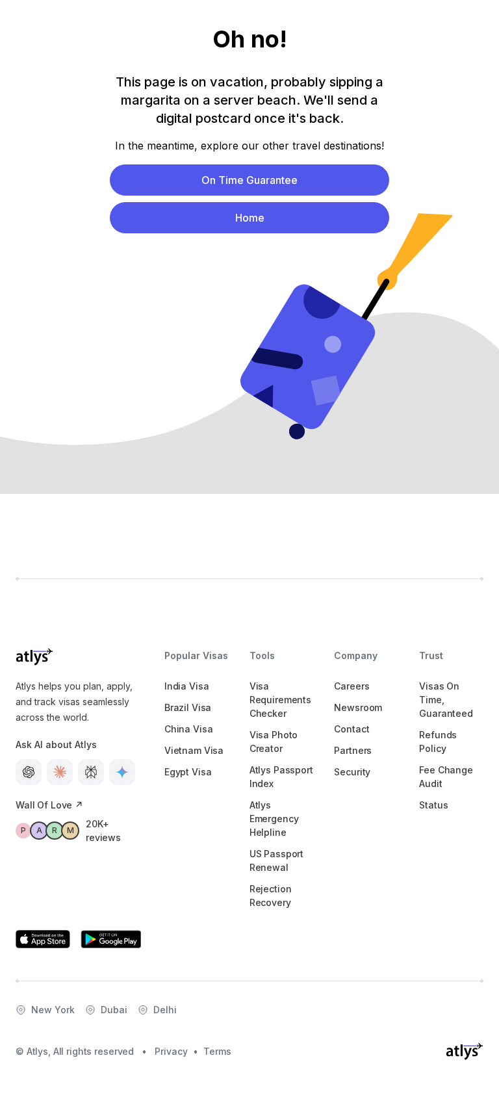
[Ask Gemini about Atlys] (122, 772)
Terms (217, 1051)
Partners (353, 750)
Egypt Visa (188, 771)
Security (352, 771)
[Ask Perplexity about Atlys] (91, 772)
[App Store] (43, 939)
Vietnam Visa (194, 750)
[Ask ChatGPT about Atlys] (29, 772)
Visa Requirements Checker (280, 699)
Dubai (114, 1009)
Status (433, 804)
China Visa (188, 728)
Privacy (171, 1051)
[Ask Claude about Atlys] (60, 772)
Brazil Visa (187, 707)
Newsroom (358, 707)
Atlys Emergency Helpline (274, 818)
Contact (351, 728)
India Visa (186, 686)
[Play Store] (111, 939)
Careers (351, 686)
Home (249, 217)
